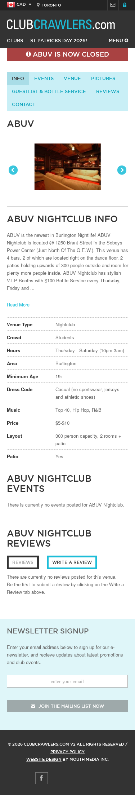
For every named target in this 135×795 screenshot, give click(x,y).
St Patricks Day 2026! (58, 40)
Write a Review (72, 562)
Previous (13, 170)
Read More (18, 304)
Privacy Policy (67, 752)
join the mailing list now (70, 706)
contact (23, 104)
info (18, 78)
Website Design (44, 759)
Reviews (107, 91)
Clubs (15, 40)
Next (121, 170)
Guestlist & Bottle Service (49, 91)
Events (44, 78)
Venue (72, 78)
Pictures (103, 78)
